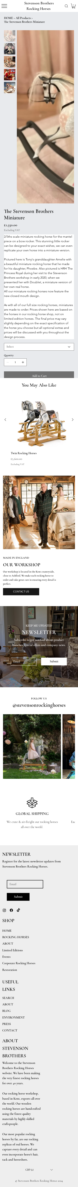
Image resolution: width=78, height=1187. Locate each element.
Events (6, 957)
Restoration (9, 970)
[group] (39, 428)
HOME (7, 931)
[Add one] (23, 362)
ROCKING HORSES (15, 937)
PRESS (6, 1024)
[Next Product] (72, 419)
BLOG (6, 1011)
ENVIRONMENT (13, 1017)
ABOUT (7, 1004)
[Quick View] (39, 419)
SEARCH (8, 998)
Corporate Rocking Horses (18, 963)
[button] (66, 6)
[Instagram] (4, 910)
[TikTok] (18, 910)
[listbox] (39, 1169)
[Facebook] (11, 910)
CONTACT (9, 1030)
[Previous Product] (5, 419)
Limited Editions (12, 950)
